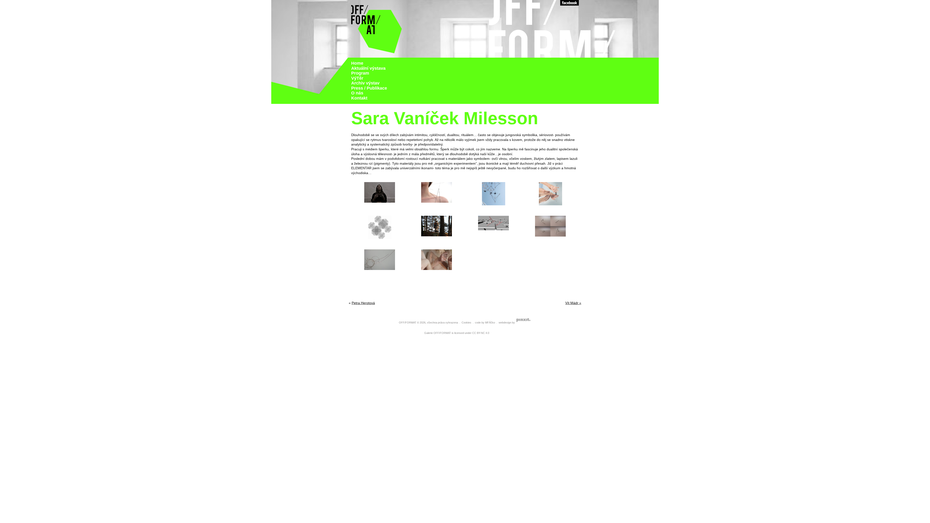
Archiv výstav (365, 83)
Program (360, 73)
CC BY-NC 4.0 (480, 332)
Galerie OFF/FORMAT (437, 332)
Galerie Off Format (376, 29)
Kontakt (359, 98)
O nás (357, 93)
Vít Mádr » (573, 303)
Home (357, 63)
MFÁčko (490, 322)
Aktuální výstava (368, 68)
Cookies (466, 322)
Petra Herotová (363, 303)
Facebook (569, 3)
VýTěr (357, 78)
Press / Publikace (369, 88)
